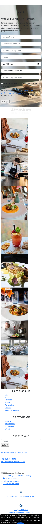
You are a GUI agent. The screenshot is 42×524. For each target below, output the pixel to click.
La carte (8, 421)
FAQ (6, 394)
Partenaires (9, 405)
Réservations (10, 423)
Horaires (8, 400)
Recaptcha (28, 90)
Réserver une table (11, 483)
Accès (7, 397)
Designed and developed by (19, 475)
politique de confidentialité (12, 93)
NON (22, 523)
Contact (8, 407)
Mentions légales (12, 410)
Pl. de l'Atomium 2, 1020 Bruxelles (14, 453)
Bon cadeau (9, 426)
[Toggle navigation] (39, 2)
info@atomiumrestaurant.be (13, 461)
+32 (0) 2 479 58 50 (8, 459)
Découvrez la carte (11, 481)
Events (7, 429)
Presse (7, 402)
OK (18, 523)
